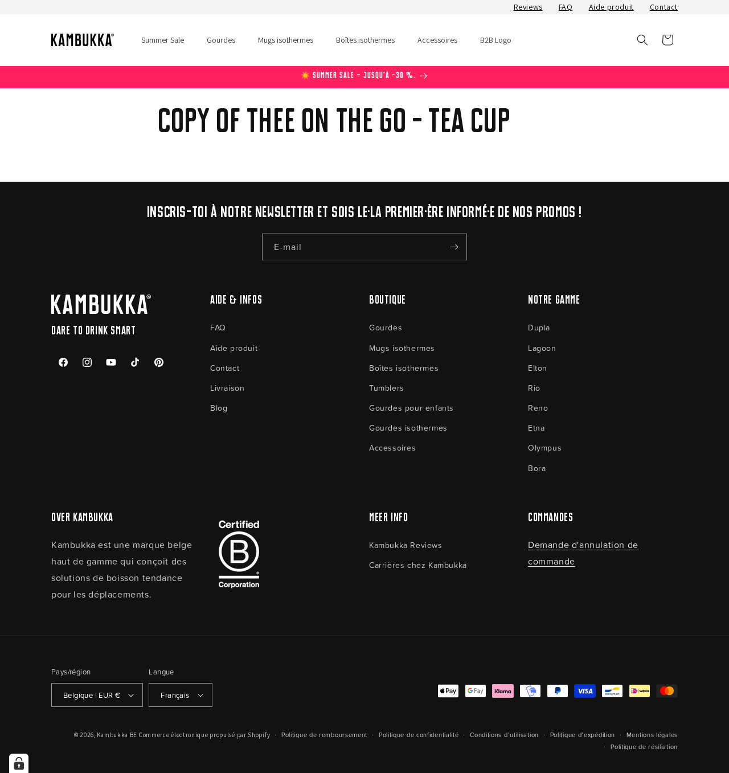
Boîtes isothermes (404, 367)
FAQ (566, 7)
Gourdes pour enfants (411, 407)
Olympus (545, 447)
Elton (537, 367)
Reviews (528, 7)
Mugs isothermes (402, 347)
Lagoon (542, 347)
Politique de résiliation (644, 746)
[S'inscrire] (453, 247)
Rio (534, 387)
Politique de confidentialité (419, 734)
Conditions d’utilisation (504, 734)
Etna (536, 427)
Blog (218, 407)
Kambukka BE (117, 735)
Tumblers (386, 387)
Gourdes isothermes (408, 427)
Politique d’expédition (582, 734)
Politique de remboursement (324, 734)
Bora (537, 468)
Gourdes (385, 327)
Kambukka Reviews (406, 544)
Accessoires (392, 447)
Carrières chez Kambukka (418, 564)
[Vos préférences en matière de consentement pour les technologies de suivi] (18, 763)
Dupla (539, 327)
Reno (538, 407)
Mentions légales (652, 734)
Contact (664, 7)
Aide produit (611, 7)
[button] (642, 39)
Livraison (227, 387)
